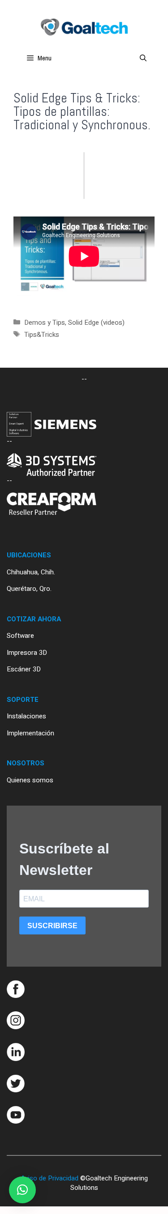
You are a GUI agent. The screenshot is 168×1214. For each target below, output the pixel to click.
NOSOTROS (25, 763)
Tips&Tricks (41, 335)
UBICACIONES (29, 555)
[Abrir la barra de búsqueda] (143, 58)
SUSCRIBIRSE (52, 926)
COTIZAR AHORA (34, 619)
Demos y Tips (44, 322)
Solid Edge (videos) (96, 322)
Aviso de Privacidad (49, 1178)
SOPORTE (23, 700)
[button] (22, 1189)
